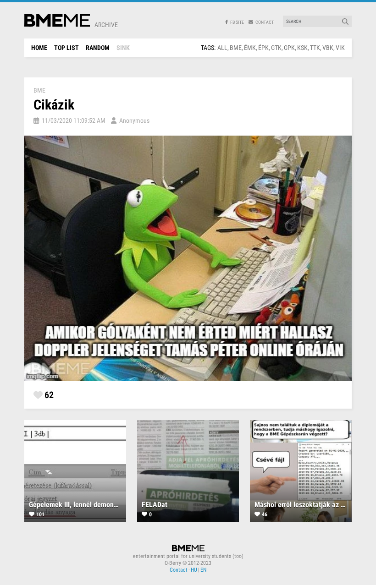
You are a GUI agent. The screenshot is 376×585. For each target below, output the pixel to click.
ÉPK (263, 47)
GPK (289, 47)
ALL (222, 47)
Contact (179, 570)
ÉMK (250, 47)
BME (236, 47)
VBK (327, 47)
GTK (276, 47)
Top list (66, 47)
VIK (340, 47)
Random (98, 47)
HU (194, 570)
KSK (302, 47)
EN (203, 570)
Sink (123, 47)
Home (39, 47)
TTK (315, 47)
